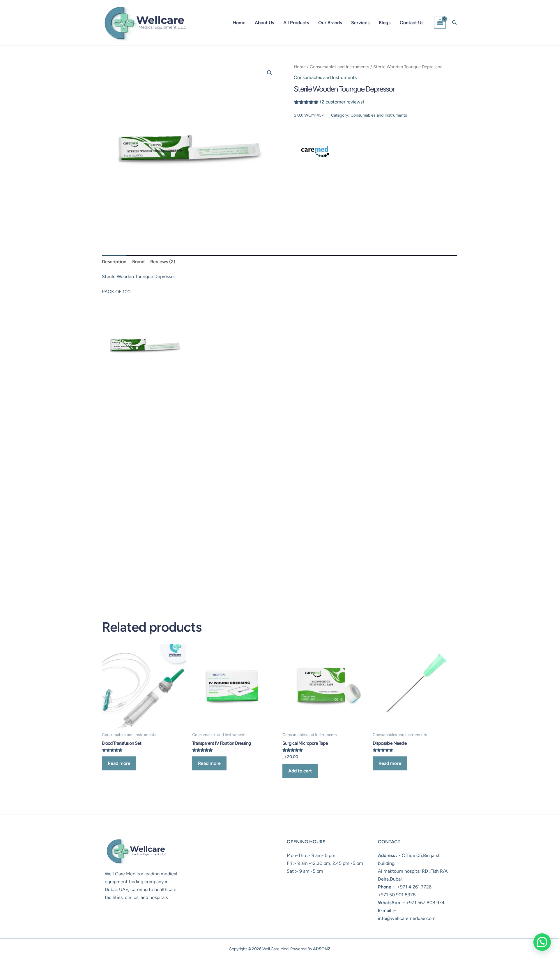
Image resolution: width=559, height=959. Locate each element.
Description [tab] (114, 261)
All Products (296, 22)
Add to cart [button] (300, 771)
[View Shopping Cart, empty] (440, 23)
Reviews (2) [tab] (162, 261)
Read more (119, 763)
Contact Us (411, 22)
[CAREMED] (315, 149)
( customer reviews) (342, 102)
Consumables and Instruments (339, 66)
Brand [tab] (138, 261)
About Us (264, 22)
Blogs (384, 22)
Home (239, 22)
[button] (454, 23)
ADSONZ (321, 948)
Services (360, 22)
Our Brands (330, 22)
